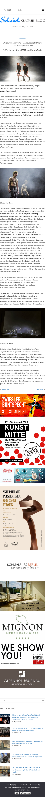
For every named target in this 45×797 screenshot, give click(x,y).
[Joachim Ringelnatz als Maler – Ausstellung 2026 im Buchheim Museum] (5, 745)
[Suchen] (42, 10)
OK (17, 793)
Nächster (40, 389)
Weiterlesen (25, 793)
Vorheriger (5, 389)
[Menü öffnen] (1, 3)
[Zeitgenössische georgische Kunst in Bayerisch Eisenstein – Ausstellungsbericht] (5, 758)
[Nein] (42, 789)
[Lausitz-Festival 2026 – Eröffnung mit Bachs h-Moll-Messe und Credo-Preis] (5, 732)
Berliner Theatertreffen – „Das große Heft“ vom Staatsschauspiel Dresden (22, 44)
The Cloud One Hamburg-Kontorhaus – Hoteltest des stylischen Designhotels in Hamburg (26, 770)
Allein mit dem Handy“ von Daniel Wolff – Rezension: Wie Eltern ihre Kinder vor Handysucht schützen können (26, 717)
